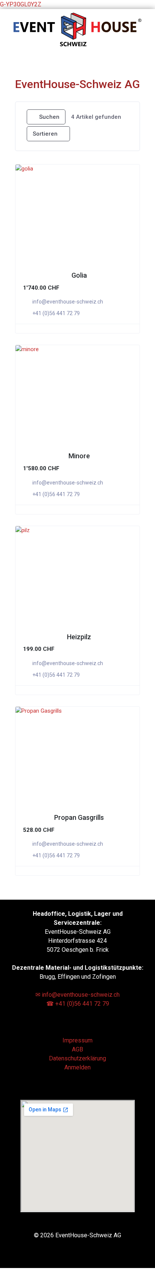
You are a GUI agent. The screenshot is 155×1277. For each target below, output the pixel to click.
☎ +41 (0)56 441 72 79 (77, 1003)
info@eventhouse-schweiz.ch (67, 302)
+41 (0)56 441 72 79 (56, 313)
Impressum (77, 1040)
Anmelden (77, 1067)
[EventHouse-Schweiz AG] (77, 44)
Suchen (49, 117)
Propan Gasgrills (79, 817)
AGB (77, 1049)
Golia (79, 275)
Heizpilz (79, 637)
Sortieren (45, 133)
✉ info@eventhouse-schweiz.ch (77, 994)
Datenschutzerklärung (77, 1058)
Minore (79, 456)
